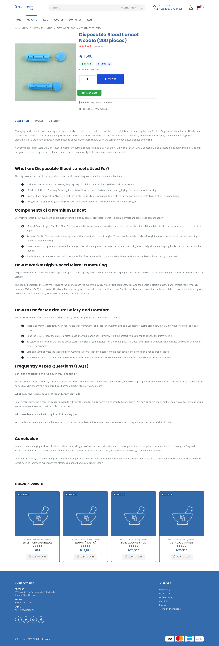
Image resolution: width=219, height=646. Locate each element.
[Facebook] (18, 619)
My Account (164, 593)
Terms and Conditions (170, 608)
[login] (191, 7)
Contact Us (75, 19)
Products (31, 19)
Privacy (162, 604)
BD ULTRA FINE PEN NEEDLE (37, 542)
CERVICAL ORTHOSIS (181, 542)
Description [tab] (22, 120)
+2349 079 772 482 (23, 602)
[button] (200, 7)
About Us (58, 19)
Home (18, 19)
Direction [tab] (54, 120)
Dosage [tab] (38, 120)
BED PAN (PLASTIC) (85, 542)
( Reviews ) (99, 46)
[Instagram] (33, 619)
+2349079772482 (170, 9)
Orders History (166, 597)
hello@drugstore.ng (24, 609)
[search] (142, 7)
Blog (45, 19)
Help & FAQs (165, 589)
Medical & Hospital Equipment (37, 28)
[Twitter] (26, 619)
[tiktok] (41, 619)
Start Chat (91, 92)
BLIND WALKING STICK (133, 542)
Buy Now (110, 79)
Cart (89, 19)
